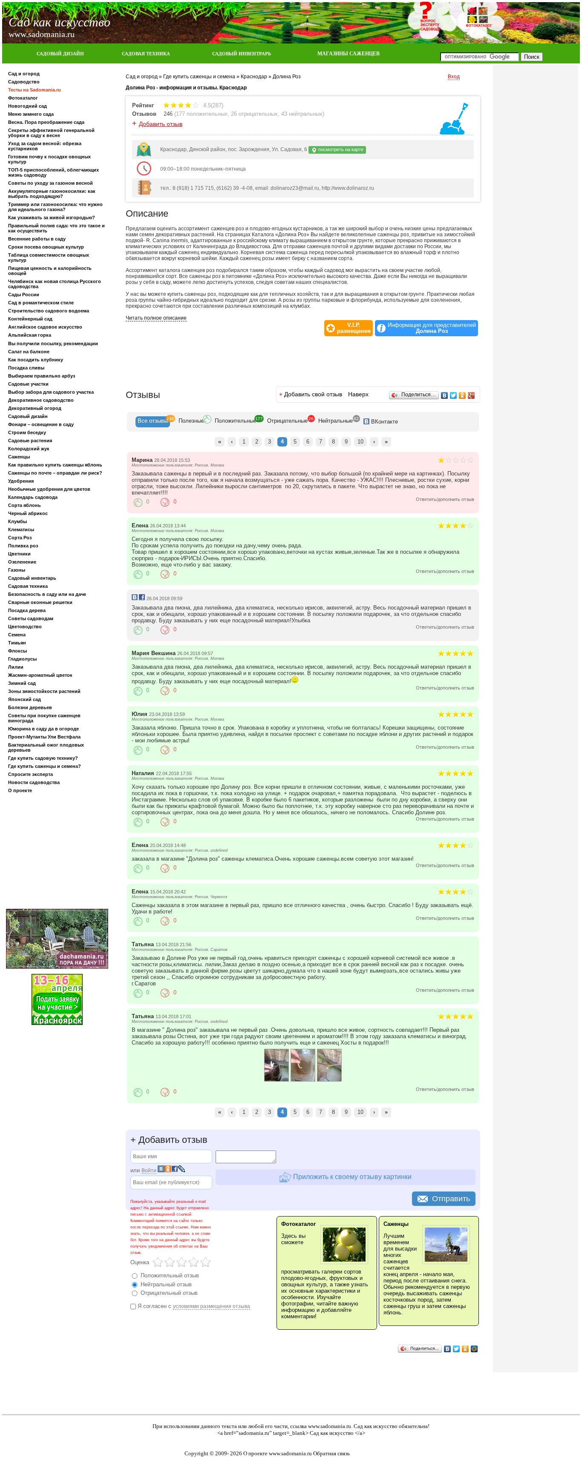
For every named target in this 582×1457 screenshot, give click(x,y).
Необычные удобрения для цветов (49, 489)
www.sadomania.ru (329, 1426)
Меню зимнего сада (31, 114)
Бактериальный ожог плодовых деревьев (46, 747)
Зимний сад (22, 683)
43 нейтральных (302, 114)
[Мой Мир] (474, 1348)
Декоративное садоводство (41, 400)
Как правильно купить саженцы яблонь (55, 464)
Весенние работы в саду (37, 238)
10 (360, 441)
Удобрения (21, 481)
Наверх (358, 394)
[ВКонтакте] (444, 395)
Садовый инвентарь (32, 578)
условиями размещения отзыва (211, 1306)
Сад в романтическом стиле (41, 302)
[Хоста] (276, 1079)
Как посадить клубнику (35, 359)
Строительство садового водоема (48, 310)
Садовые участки (28, 383)
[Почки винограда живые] (329, 1079)
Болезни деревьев (30, 707)
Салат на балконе (28, 351)
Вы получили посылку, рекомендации (53, 343)
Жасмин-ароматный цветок (40, 675)
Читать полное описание (156, 318)
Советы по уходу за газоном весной (50, 183)
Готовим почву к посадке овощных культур (49, 159)
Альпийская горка (29, 335)
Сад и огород (24, 73)
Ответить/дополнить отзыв (445, 499)
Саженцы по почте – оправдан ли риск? (55, 472)
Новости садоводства (34, 782)
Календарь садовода (33, 497)
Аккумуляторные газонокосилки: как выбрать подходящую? (51, 194)
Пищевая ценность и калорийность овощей (50, 271)
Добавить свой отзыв (313, 394)
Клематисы (21, 529)
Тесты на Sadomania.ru (34, 89)
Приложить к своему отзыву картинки (351, 1176)
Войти (148, 1171)
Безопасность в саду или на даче (47, 594)
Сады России (23, 294)
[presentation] (152, 421)
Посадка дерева (27, 610)
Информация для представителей (432, 328)
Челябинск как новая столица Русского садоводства (54, 284)
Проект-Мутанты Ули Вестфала (44, 736)
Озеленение (22, 561)
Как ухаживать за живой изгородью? (51, 217)
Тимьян (17, 642)
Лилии (15, 667)
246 (168, 114)
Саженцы (19, 456)
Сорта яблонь (24, 505)
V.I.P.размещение (354, 328)
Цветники (19, 553)
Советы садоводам (30, 618)
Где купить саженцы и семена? (44, 766)
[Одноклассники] (462, 395)
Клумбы (17, 521)
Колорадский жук (28, 448)
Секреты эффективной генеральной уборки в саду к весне (51, 133)
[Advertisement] (57, 852)
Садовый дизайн (28, 416)
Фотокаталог (23, 97)
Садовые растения (30, 440)
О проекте (20, 790)
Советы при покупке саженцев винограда (44, 718)
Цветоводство (25, 626)
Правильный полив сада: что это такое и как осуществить (56, 228)
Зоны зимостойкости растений (44, 691)
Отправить (451, 1198)
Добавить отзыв (160, 123)
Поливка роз (23, 545)
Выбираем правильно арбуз (41, 375)
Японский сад (24, 699)
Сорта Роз (20, 537)
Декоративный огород (34, 408)
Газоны (16, 569)
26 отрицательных (254, 114)
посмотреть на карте (340, 149)
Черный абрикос (28, 513)
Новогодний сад (27, 106)
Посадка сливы (26, 367)
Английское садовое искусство (45, 326)
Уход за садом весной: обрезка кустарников (44, 146)
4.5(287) (212, 105)
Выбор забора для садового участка (51, 392)
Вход (454, 77)
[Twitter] (453, 395)
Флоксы (17, 650)
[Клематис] (303, 1079)
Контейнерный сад (30, 318)
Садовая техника (28, 586)
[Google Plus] (471, 395)
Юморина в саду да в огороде (43, 728)
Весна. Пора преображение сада (46, 122)
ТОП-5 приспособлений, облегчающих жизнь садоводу (53, 172)
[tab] (152, 421)
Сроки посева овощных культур (46, 246)
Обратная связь (331, 1453)
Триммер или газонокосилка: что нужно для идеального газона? (55, 207)
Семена (17, 634)
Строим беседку (27, 432)
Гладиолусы (22, 658)
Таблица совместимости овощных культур (48, 257)
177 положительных (202, 114)
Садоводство (24, 81)
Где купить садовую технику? (43, 758)
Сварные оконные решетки (40, 602)
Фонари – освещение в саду (41, 424)
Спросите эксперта (30, 774)
